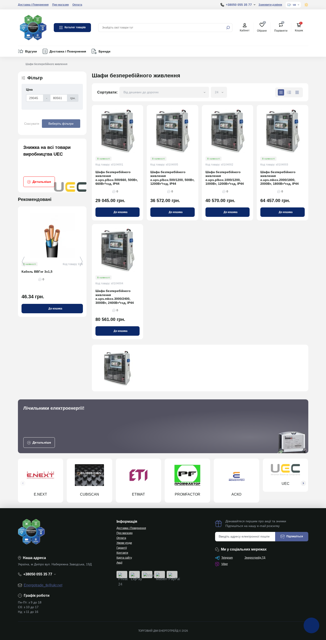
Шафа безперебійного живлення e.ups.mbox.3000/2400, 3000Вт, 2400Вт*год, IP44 (114, 297)
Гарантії (122, 547)
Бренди (104, 51)
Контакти (122, 552)
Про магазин (60, 4)
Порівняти (280, 27)
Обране (262, 27)
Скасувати (31, 123)
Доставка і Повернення (33, 4)
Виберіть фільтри (60, 123)
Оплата (77, 4)
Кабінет (245, 30)
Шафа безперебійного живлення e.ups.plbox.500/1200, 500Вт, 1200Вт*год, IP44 (172, 178)
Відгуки (31, 51)
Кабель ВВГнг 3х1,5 (37, 271)
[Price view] (297, 92)
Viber (224, 564)
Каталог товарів (75, 27)
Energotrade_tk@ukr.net (43, 585)
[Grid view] (281, 92)
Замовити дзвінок (270, 4)
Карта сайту (124, 557)
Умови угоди (124, 542)
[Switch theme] (306, 5)
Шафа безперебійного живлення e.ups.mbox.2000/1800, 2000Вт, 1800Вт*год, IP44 (279, 178)
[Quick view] (86, 227)
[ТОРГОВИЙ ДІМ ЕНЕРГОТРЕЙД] (33, 27)
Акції (119, 562)
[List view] (289, 92)
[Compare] (86, 243)
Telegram (227, 557)
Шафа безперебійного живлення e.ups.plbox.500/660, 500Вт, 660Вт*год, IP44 (116, 178)
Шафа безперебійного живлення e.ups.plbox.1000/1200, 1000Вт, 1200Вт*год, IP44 (224, 178)
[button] (81, 261)
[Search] (228, 27)
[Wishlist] (86, 235)
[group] (52, 165)
